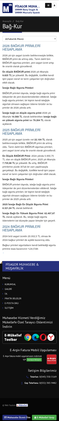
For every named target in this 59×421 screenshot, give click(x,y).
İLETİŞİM (9, 307)
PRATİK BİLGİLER (13, 298)
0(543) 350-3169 (48, 376)
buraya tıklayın (34, 359)
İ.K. (6, 293)
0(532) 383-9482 (48, 382)
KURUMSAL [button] (10, 284)
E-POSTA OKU (12, 303)
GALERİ (8, 289)
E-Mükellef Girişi (45, 417)
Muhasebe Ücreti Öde (17, 417)
